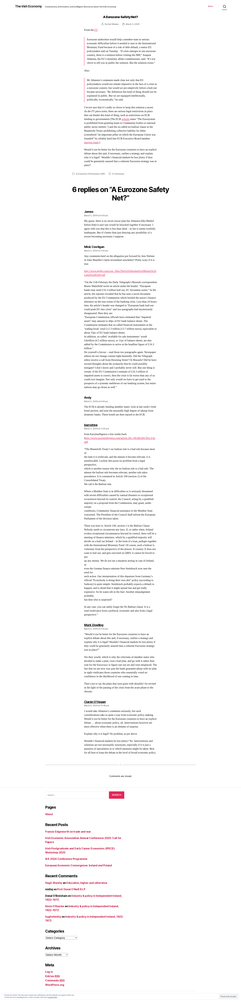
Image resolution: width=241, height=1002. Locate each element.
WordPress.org (54, 984)
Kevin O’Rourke (54, 906)
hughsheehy (53, 916)
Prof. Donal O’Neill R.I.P (71, 889)
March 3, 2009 (132, 24)
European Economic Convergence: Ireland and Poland (78, 865)
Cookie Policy (52, 997)
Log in (49, 971)
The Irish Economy (28, 6)
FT (95, 30)
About (210, 6)
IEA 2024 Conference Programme (66, 858)
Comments (55, 980)
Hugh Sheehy (53, 882)
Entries (52, 976)
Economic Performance (89, 174)
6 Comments (118, 174)
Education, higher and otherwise (86, 882)
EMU (103, 174)
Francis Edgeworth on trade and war (68, 831)
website (126, 119)
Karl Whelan (113, 24)
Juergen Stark (91, 142)
